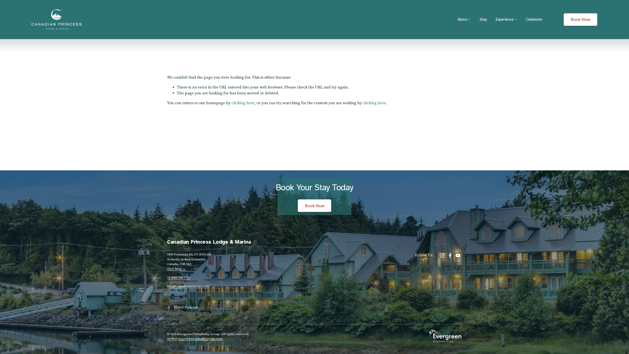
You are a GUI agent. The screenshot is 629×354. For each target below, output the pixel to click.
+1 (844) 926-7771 (178, 278)
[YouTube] (458, 255)
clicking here (243, 103)
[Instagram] (442, 255)
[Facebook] (450, 255)
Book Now (580, 19)
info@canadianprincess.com (188, 286)
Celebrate (534, 19)
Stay (483, 19)
